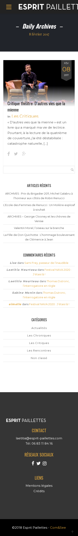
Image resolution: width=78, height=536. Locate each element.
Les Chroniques (39, 335)
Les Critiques (24, 116)
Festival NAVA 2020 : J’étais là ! (49, 304)
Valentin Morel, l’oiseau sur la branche (39, 228)
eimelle (15, 304)
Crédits (39, 491)
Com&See (58, 528)
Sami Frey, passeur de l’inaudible (46, 262)
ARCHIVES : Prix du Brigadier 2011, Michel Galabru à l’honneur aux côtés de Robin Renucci (39, 196)
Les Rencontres (39, 350)
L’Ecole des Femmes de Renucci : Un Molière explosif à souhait (39, 207)
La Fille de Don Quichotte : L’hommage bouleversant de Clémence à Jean (39, 237)
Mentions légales (39, 486)
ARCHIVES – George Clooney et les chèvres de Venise (39, 219)
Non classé (39, 358)
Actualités (39, 328)
